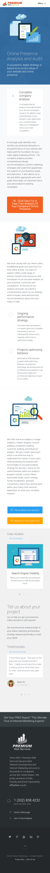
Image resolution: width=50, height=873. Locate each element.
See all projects (16, 538)
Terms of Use (30, 859)
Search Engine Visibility (25, 573)
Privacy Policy (19, 859)
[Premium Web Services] (12, 4)
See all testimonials (17, 652)
